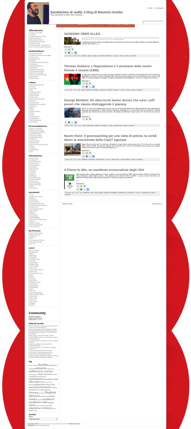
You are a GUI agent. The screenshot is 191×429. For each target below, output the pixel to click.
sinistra (33, 399)
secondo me (145, 192)
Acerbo (43, 365)
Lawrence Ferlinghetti (110, 192)
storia (32, 405)
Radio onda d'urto (35, 184)
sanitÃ (51, 396)
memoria (33, 387)
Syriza (37, 405)
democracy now (35, 165)
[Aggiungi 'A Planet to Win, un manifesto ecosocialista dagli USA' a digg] (78, 187)
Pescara (33, 392)
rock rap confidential (36, 293)
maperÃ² (32, 174)
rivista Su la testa (35, 43)
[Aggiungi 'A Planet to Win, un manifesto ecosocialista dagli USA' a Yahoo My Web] (84, 187)
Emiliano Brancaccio (36, 137)
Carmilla (32, 86)
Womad (32, 305)
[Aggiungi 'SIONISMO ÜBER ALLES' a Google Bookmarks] (65, 54)
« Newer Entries (67, 204)
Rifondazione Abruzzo (36, 40)
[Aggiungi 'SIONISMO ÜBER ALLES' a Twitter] (72, 54)
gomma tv (33, 101)
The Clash (33, 300)
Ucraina (49, 405)
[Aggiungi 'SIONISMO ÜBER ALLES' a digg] (65, 50)
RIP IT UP (33, 291)
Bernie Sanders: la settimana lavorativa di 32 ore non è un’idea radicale (43, 326)
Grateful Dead (34, 264)
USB (31, 151)
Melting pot (33, 176)
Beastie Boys (34, 252)
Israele (95, 56)
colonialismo (33, 376)
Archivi (31, 416)
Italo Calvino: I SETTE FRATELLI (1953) (42, 335)
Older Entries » (157, 204)
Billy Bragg (33, 255)
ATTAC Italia (33, 200)
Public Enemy (34, 285)
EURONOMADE (35, 218)
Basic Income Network (36, 130)
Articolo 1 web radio (36, 128)
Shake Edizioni (34, 118)
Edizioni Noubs (34, 95)
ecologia (103, 125)
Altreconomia (34, 158)
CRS (31, 90)
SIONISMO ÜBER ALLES (82, 34)
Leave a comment (130, 56)
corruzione (48, 379)
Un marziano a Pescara (37, 240)
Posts (151, 8)
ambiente (40, 368)
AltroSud (32, 198)
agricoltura (90, 125)
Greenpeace (34, 64)
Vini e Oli (32, 244)
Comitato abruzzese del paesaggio (40, 55)
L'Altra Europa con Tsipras (38, 36)
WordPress (38, 425)
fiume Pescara (48, 382)
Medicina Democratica (37, 69)
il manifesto (33, 167)
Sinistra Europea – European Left (40, 45)
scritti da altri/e (125, 159)
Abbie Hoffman (33, 365)
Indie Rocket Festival (36, 233)
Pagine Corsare (35, 116)
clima (92, 192)
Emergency (33, 214)
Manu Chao (33, 271)
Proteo (32, 146)
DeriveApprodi (34, 94)
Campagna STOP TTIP (37, 203)
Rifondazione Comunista (37, 41)
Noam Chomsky (35, 223)
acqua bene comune (36, 196)
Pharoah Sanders (35, 282)
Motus (32, 108)
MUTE (32, 109)
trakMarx (32, 303)
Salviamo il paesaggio (36, 73)
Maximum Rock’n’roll (36, 273)
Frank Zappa (34, 263)
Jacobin (32, 221)
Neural (32, 113)
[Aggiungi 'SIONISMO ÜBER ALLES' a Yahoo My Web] (72, 50)
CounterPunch (34, 163)
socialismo (48, 399)
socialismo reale (38, 402)
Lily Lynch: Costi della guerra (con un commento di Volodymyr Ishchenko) (41, 353)
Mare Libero (33, 68)
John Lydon (33, 268)
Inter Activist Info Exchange (38, 219)
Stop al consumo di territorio (38, 75)
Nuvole (32, 115)
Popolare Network (35, 179)
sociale (39, 399)
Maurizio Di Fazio (35, 235)
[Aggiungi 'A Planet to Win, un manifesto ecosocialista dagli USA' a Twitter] (84, 190)
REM (31, 289)
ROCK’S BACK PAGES (37, 294)
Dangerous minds (35, 92)
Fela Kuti (32, 261)
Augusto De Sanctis (36, 53)
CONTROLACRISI (35, 134)
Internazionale (34, 169)
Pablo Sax (33, 236)
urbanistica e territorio (40, 408)
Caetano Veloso (35, 259)
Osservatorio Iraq (35, 177)
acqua (51, 365)
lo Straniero (33, 106)
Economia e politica (36, 135)
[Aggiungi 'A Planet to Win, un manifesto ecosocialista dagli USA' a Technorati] (81, 187)
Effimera (32, 212)
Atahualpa (46, 425)
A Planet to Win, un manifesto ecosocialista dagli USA (104, 170)
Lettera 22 (33, 172)
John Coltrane (34, 266)
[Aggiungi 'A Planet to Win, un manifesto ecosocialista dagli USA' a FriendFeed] (88, 190)
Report (32, 186)
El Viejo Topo (34, 97)
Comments (159, 8)
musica (54, 387)
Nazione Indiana (35, 111)
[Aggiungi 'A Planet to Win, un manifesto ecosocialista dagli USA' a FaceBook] (81, 190)
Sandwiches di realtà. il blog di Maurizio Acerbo (86, 12)
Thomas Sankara (112, 90)
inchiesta (32, 34)
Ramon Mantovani (35, 38)
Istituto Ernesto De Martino (38, 104)
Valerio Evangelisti (35, 120)
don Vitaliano (34, 210)
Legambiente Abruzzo (36, 66)
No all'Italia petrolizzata (37, 71)
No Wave (33, 278)
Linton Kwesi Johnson (36, 270)
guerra (38, 384)
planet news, (116, 159)
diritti (42, 382)
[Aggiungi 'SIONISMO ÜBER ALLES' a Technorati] (69, 50)
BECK (32, 254)
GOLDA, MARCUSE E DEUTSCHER (41, 350)
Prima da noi (34, 181)
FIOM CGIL (33, 139)
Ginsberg (32, 385)
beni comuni (45, 374)
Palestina (47, 390)
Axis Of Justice (34, 202)
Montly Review (34, 143)
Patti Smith (33, 280)
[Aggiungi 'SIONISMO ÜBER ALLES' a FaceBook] (69, 54)
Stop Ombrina (34, 76)
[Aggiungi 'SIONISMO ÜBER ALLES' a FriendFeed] (75, 54)
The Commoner (34, 226)
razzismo (42, 393)
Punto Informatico (35, 183)
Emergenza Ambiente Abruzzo (39, 62)
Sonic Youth (33, 296)
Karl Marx (46, 385)
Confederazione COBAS (37, 132)
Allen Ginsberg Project (37, 85)
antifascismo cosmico (41, 371)
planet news (118, 125)
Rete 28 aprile (34, 150)
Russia (45, 396)
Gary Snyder (98, 192)
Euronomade (34, 216)
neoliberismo (33, 390)
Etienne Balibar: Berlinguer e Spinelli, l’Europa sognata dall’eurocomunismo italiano (44, 356)
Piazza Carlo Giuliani (36, 225)
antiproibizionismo (33, 374)
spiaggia (51, 402)
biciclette (54, 374)
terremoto (43, 405)
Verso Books (34, 122)
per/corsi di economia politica (39, 144)
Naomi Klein (100, 159)
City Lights (33, 88)
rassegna (33, 148)
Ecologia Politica (35, 59)
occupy (41, 390)
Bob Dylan (33, 257)
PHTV (32, 238)
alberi (83, 90)
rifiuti (41, 396)
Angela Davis (50, 368)
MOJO (32, 277)
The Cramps (33, 301)
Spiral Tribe (33, 298)
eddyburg (33, 60)
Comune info (34, 57)
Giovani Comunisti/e (36, 33)
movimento (44, 387)
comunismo (36, 378)
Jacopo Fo (33, 170)
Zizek (35, 410)
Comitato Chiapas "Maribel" (38, 205)
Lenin (53, 384)
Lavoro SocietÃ (35, 141)
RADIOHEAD (34, 287)
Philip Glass (33, 284)
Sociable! (39, 319)
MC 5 (31, 275)
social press (33, 188)
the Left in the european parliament (40, 47)
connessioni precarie (36, 209)
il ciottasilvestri (34, 102)
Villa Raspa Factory (36, 242)
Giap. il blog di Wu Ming (37, 99)
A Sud (32, 195)
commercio (42, 376)
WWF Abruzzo (34, 78)
